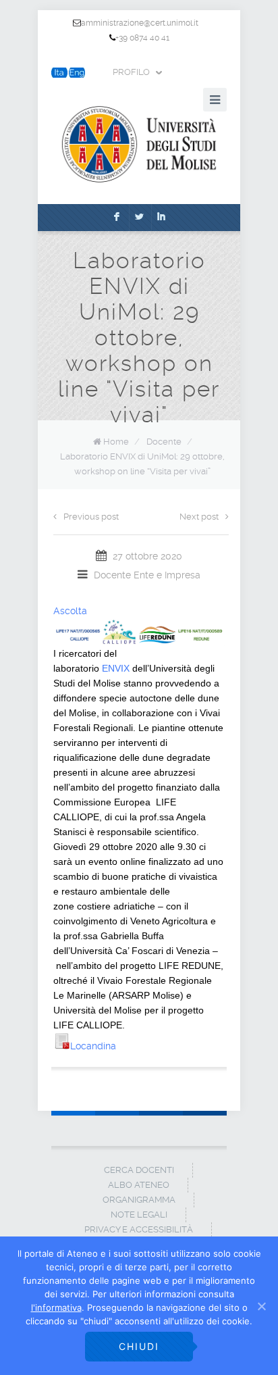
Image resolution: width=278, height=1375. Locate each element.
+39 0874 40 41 (142, 38)
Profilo (131, 72)
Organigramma (139, 1200)
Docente (164, 441)
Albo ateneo (138, 1185)
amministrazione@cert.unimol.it (139, 23)
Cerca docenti (139, 1170)
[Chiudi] (261, 1306)
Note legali (139, 1214)
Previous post (91, 516)
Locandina (93, 1046)
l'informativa (56, 1307)
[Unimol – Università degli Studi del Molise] (139, 144)
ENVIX (116, 668)
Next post (199, 516)
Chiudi (139, 1346)
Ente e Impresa (167, 575)
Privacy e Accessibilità (138, 1229)
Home (116, 441)
